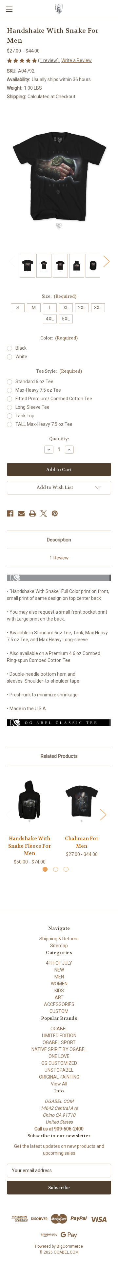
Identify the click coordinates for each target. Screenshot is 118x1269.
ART (59, 997)
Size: (59, 296)
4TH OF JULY (59, 963)
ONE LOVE (59, 1056)
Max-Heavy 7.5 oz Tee (38, 390)
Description (59, 540)
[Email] (21, 513)
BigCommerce (70, 1246)
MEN (59, 976)
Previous (11, 261)
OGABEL (59, 1028)
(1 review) (49, 60)
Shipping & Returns (59, 938)
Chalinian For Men (81, 842)
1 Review (59, 558)
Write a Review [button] (76, 60)
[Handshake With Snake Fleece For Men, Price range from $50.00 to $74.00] (29, 801)
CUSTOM (59, 1011)
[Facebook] (10, 513)
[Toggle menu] (9, 9)
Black (21, 348)
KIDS (59, 990)
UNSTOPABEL (59, 1070)
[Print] (32, 513)
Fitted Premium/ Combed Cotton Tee (53, 398)
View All (59, 1083)
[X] (43, 513)
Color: (59, 338)
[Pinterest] (54, 513)
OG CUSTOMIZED (59, 1063)
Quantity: (59, 439)
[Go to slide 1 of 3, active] (45, 869)
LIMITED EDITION (59, 1035)
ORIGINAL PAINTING (59, 1077)
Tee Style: (59, 371)
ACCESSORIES (59, 1004)
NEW (59, 970)
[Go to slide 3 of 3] (66, 869)
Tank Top (24, 415)
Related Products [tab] (59, 756)
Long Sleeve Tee (32, 407)
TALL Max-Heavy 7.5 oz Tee (43, 424)
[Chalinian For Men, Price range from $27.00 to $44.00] (81, 801)
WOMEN (59, 983)
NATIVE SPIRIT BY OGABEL (59, 1049)
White (21, 356)
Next (106, 261)
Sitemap (59, 945)
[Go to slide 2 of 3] (55, 869)
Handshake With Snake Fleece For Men (29, 846)
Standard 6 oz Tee (34, 381)
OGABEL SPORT (59, 1042)
